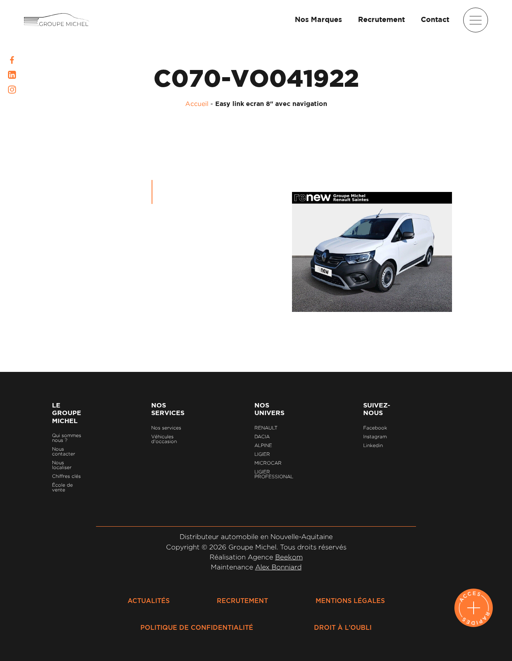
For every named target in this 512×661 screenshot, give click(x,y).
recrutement (242, 601)
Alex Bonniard (278, 567)
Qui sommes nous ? (66, 438)
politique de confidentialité (196, 628)
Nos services (166, 427)
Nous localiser (62, 465)
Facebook (375, 427)
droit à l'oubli (343, 628)
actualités (149, 601)
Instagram (375, 436)
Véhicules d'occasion (164, 439)
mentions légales (350, 601)
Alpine (263, 445)
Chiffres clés (66, 476)
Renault (266, 427)
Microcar (268, 462)
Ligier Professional (273, 474)
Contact (435, 20)
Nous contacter (63, 451)
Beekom (289, 557)
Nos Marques (318, 20)
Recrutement (381, 20)
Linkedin (373, 445)
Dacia (262, 436)
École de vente (62, 487)
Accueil (196, 103)
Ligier (262, 454)
